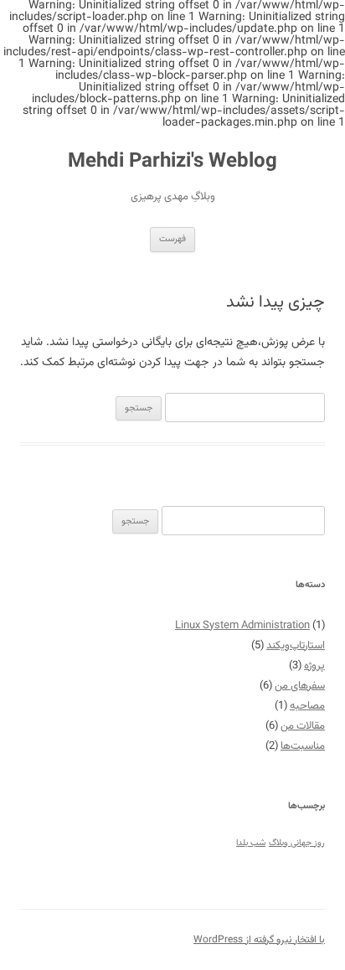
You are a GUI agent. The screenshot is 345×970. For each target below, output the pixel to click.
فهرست (172, 239)
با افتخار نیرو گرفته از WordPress (259, 939)
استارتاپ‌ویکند (295, 645)
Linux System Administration (242, 625)
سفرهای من (300, 686)
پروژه (314, 666)
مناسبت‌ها (303, 746)
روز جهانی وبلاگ (297, 843)
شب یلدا (250, 843)
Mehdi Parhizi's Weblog (172, 162)
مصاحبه (307, 706)
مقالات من (303, 726)
